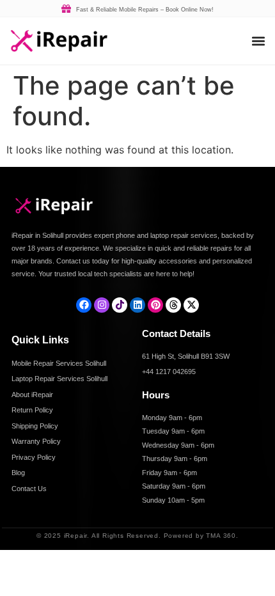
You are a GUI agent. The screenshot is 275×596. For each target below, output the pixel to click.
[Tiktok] (119, 305)
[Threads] (173, 305)
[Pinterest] (155, 305)
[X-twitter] (191, 305)
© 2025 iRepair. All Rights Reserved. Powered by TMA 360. (137, 535)
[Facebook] (83, 305)
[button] (258, 41)
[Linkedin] (137, 305)
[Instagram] (101, 305)
